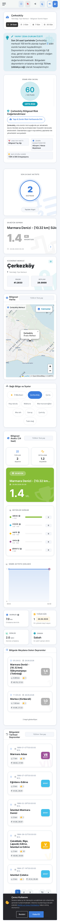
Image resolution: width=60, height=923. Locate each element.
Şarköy (42, 412)
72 (42, 892)
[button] (30, 341)
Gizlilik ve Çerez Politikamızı (28, 905)
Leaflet (26, 376)
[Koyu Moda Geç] (42, 4)
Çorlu (48, 395)
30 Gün (50, 24)
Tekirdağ (30, 421)
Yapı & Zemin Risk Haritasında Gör (27, 119)
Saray (30, 412)
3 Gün (25, 24)
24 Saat (13, 24)
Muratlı (18, 412)
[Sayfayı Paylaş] (35, 4)
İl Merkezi (18, 395)
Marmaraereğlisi (44, 404)
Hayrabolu (13, 404)
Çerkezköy (35, 395)
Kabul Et (36, 914)
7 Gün (37, 24)
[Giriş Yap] (49, 4)
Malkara (27, 404)
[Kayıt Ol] (55, 4)
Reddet (22, 914)
